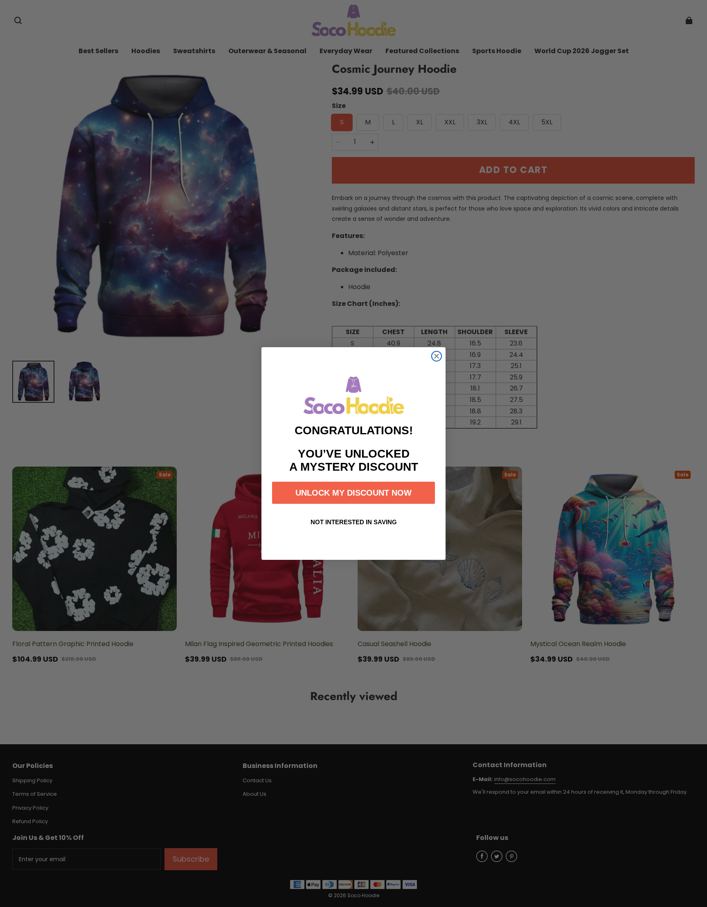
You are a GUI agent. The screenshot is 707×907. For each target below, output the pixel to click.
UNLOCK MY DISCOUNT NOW (353, 492)
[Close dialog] (436, 356)
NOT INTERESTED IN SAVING (354, 522)
